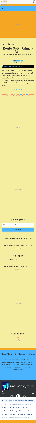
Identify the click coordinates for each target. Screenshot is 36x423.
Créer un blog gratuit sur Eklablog (10, 362)
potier (19, 54)
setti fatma (25, 54)
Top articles (23, 362)
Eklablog (32, 354)
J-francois (19, 245)
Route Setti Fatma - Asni (18, 50)
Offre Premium (8, 367)
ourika (15, 54)
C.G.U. (13, 364)
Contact (30, 362)
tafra (30, 54)
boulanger (9, 54)
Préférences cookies (18, 369)
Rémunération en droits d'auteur (25, 364)
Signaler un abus (5, 364)
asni (4, 54)
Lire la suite (18, 89)
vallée (18, 57)
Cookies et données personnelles (22, 367)
